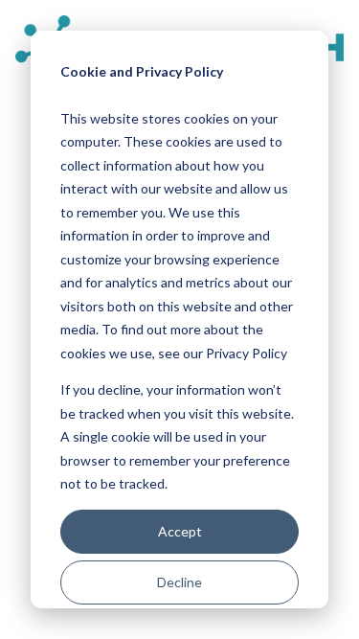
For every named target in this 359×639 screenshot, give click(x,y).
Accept (180, 531)
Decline (179, 582)
